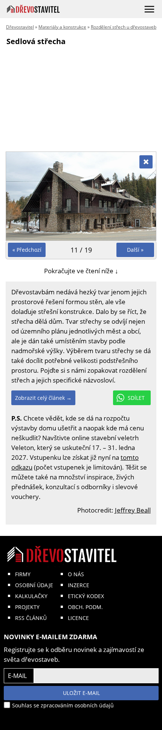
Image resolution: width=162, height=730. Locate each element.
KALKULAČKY (31, 596)
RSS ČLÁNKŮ (31, 617)
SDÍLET (136, 397)
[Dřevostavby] (33, 8)
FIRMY (23, 574)
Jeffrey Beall (133, 510)
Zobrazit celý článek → (43, 397)
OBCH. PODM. (85, 607)
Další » (135, 249)
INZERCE (78, 585)
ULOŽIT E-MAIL (81, 692)
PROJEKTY (27, 607)
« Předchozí (26, 249)
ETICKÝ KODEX (86, 596)
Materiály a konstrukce (62, 27)
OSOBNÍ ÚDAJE (34, 585)
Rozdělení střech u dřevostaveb (123, 27)
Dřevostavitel (20, 27)
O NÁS (76, 574)
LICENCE (78, 617)
